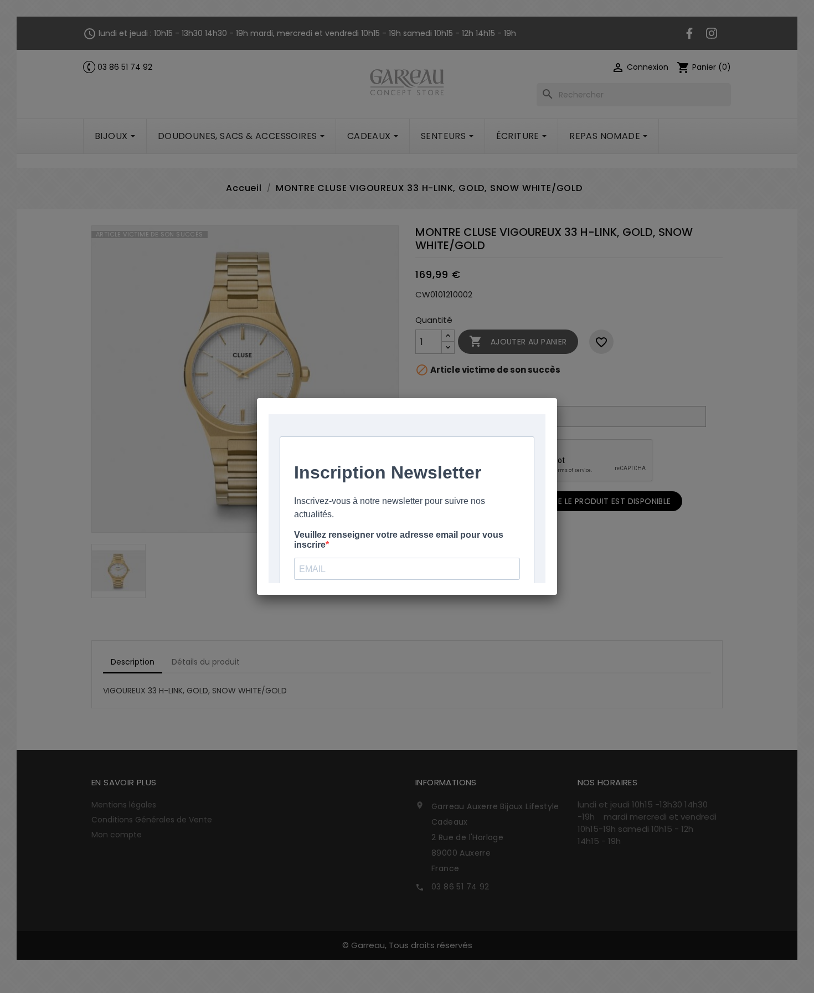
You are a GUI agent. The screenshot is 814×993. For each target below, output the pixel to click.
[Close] (557, 398)
